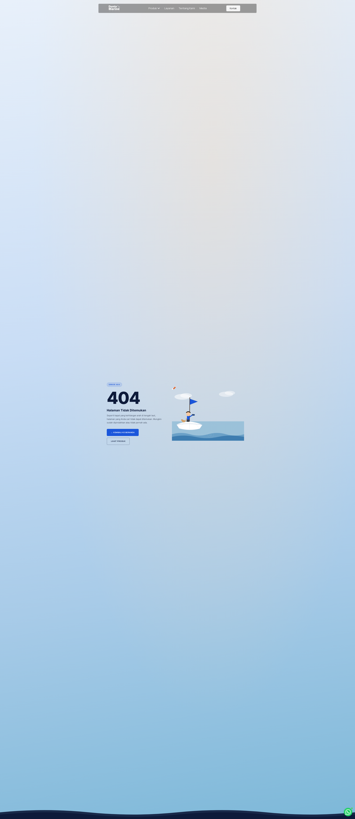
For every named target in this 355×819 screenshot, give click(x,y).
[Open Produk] (158, 8)
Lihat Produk (118, 441)
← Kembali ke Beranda (123, 432)
